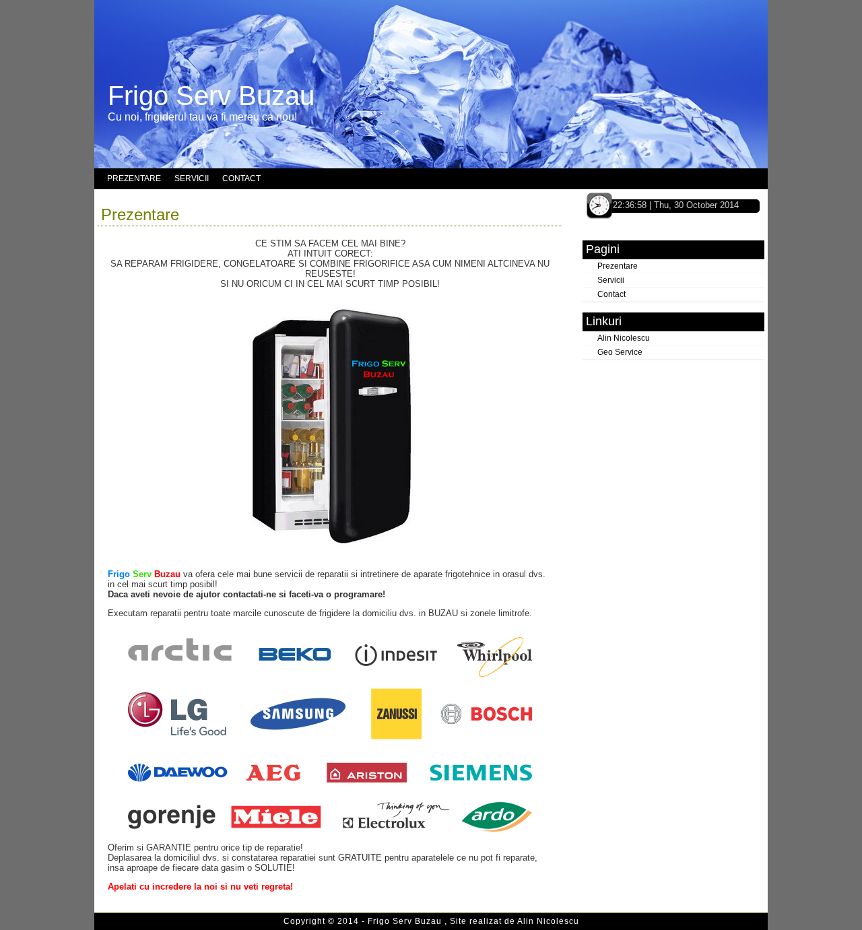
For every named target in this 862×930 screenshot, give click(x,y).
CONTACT (241, 178)
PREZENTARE (134, 178)
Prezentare (140, 214)
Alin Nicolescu (623, 338)
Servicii (610, 280)
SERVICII (191, 178)
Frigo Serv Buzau (211, 95)
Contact (611, 294)
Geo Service (619, 352)
